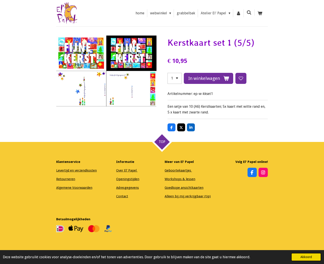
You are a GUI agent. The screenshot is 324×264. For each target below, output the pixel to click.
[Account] (238, 13)
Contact (122, 196)
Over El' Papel (127, 170)
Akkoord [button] (306, 257)
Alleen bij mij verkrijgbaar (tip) (188, 196)
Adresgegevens (127, 188)
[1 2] (175, 78)
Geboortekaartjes (178, 170)
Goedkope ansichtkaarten (184, 188)
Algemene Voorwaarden (74, 188)
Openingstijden (127, 179)
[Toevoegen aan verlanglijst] (240, 78)
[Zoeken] (249, 12)
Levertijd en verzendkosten (76, 170)
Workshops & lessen (180, 179)
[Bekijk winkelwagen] (260, 13)
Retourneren (65, 179)
